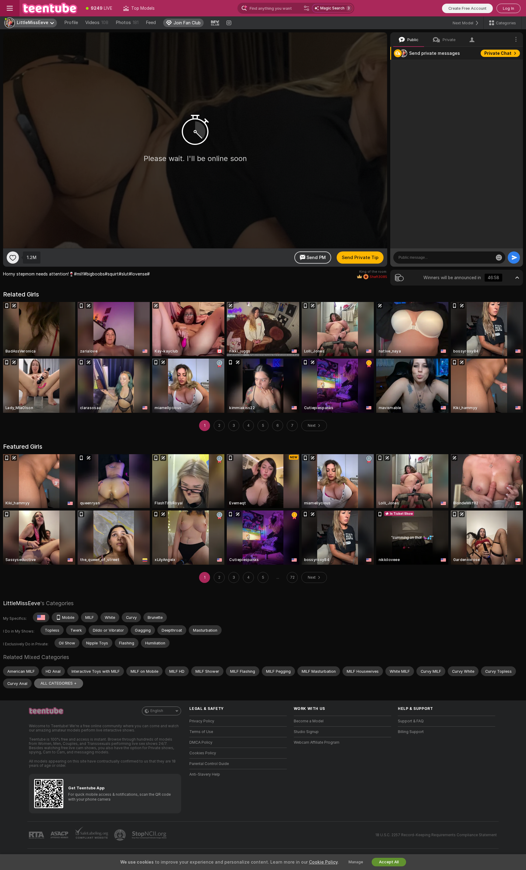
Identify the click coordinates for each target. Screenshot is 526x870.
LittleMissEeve (21, 603)
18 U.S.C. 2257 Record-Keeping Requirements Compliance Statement (436, 835)
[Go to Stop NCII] (150, 835)
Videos (96, 22)
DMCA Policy (200, 742)
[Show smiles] (499, 257)
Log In (508, 8)
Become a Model (309, 721)
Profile (71, 22)
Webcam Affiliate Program (316, 742)
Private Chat (497, 53)
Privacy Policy (201, 721)
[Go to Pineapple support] (120, 835)
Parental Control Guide (209, 764)
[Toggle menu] (9, 8)
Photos (127, 22)
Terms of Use (201, 732)
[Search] (306, 8)
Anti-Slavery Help (204, 774)
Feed (151, 22)
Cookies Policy (202, 753)
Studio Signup (306, 732)
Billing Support (411, 732)
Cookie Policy (323, 862)
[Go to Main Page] (49, 8)
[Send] (514, 257)
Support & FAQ (411, 721)
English (156, 711)
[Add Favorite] (13, 257)
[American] (41, 617)
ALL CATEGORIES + (58, 683)
